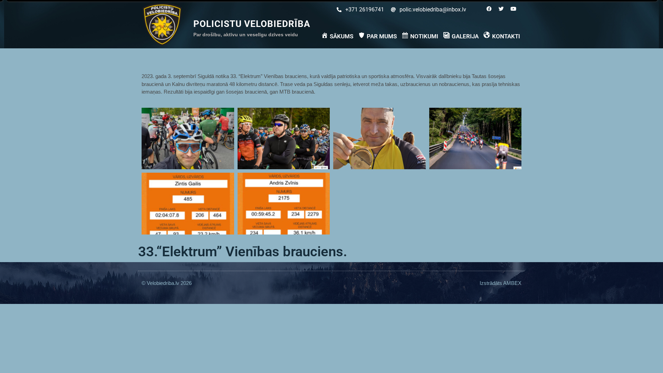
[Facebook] (489, 8)
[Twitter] (501, 8)
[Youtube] (513, 8)
